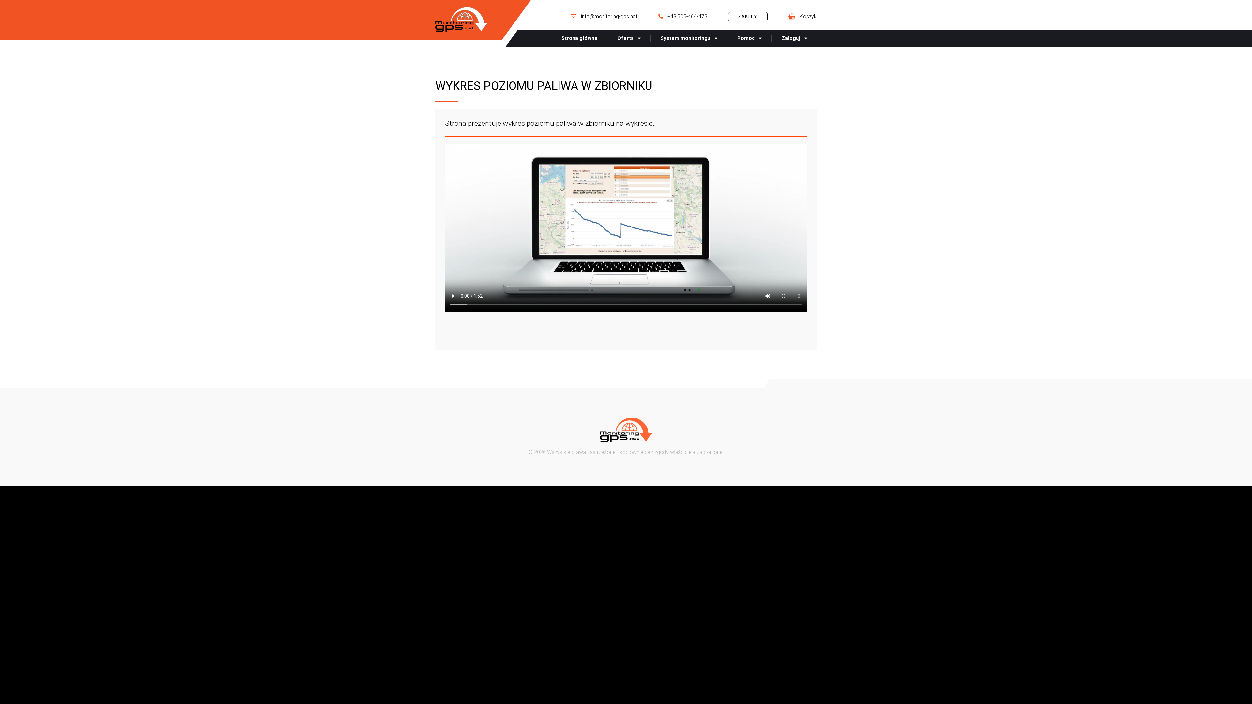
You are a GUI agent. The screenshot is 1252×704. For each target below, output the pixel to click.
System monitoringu (685, 38)
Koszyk (808, 16)
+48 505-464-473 (687, 16)
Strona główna (579, 38)
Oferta (625, 38)
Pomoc (746, 38)
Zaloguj (791, 38)
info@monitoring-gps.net (609, 16)
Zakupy (747, 16)
